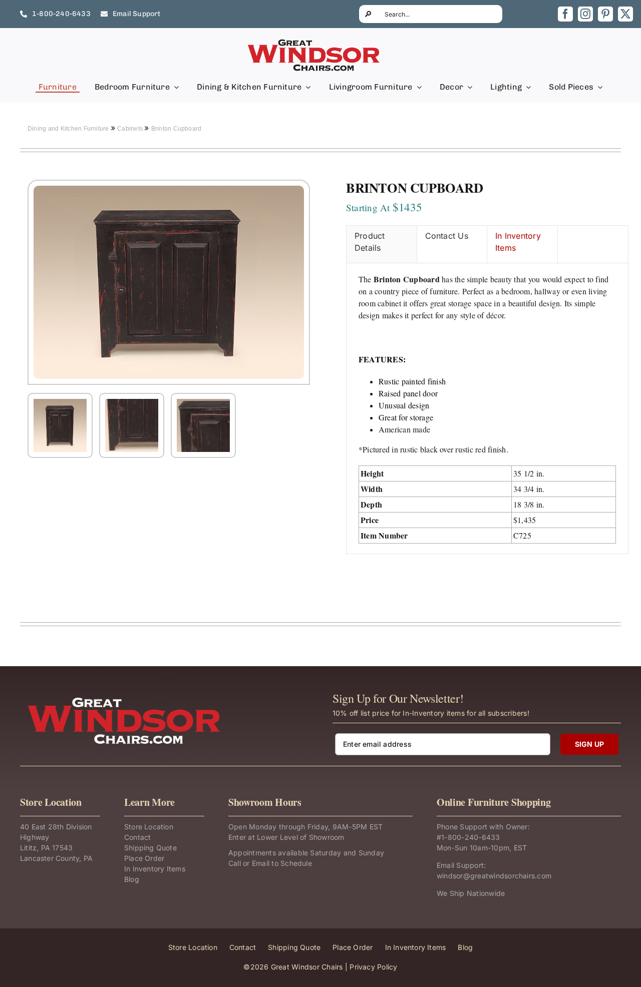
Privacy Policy (373, 966)
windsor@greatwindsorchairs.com (494, 875)
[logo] (314, 42)
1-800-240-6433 (470, 837)
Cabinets (130, 128)
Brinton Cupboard (176, 128)
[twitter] (625, 14)
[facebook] (565, 14)
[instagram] (585, 14)
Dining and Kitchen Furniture (69, 128)
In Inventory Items (518, 242)
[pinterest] (605, 14)
